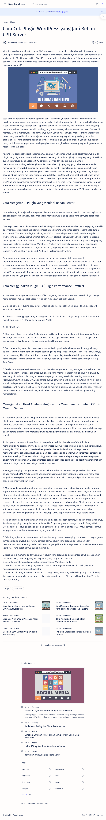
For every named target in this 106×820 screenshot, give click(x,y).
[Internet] (35, 722)
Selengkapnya (62, 12)
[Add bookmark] (92, 42)
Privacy (40, 803)
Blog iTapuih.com (17, 4)
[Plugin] (7, 589)
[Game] (34, 731)
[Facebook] (36, 707)
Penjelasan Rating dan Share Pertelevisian (45, 726)
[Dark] (97, 4)
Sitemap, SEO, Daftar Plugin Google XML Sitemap (20, 633)
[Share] (99, 42)
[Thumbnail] (46, 605)
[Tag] (14, 602)
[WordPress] (18, 589)
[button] (26, 795)
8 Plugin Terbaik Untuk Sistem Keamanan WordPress (70, 620)
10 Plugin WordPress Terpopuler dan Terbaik (73, 633)
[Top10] (34, 742)
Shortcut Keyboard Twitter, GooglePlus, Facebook (48, 710)
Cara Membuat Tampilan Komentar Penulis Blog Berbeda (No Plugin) (72, 607)
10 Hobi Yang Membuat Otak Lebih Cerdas (45, 746)
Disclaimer (31, 803)
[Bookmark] (102, 4)
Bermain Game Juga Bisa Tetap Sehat (42, 754)
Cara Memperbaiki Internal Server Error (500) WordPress (19, 607)
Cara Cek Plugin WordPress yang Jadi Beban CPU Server (20, 620)
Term (23, 803)
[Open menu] (5, 4)
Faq (46, 803)
